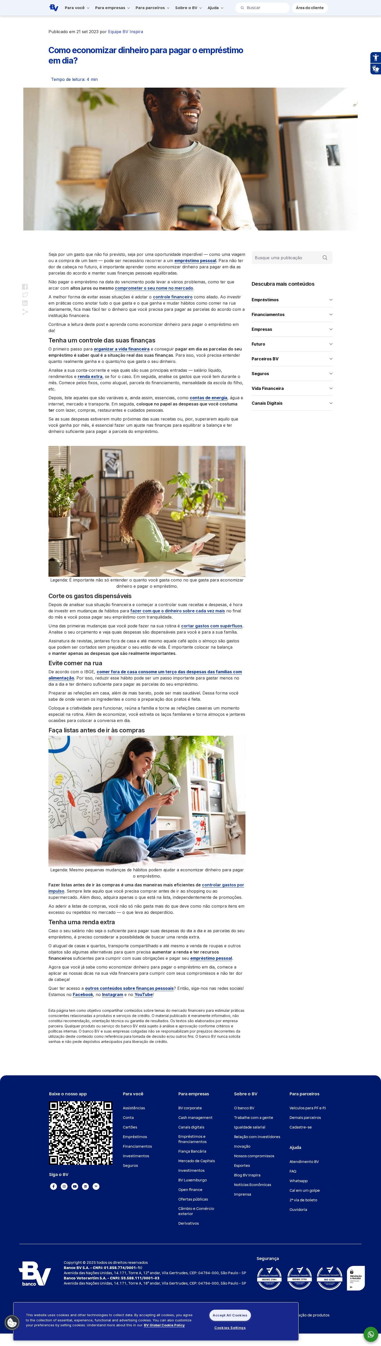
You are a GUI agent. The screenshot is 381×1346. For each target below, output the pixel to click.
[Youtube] (74, 1186)
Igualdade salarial (249, 1127)
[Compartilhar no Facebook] (25, 286)
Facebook (83, 994)
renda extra (90, 376)
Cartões (130, 1127)
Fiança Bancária (192, 1151)
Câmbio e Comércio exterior (196, 1211)
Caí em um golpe (305, 1191)
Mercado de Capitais (196, 1161)
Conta (128, 1118)
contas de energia (208, 397)
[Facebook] (53, 1186)
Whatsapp (299, 1181)
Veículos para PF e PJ (308, 1108)
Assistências (134, 1108)
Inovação (242, 1146)
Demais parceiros (305, 1118)
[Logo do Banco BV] (53, 7)
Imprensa (242, 1194)
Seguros (130, 1166)
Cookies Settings (230, 1328)
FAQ (293, 1171)
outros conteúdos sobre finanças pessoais (129, 988)
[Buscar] (325, 257)
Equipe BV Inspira (125, 31)
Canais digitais (191, 1127)
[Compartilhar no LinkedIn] (25, 303)
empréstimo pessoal (195, 260)
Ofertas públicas (193, 1199)
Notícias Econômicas (252, 1185)
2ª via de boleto (303, 1200)
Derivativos (188, 1223)
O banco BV (244, 1108)
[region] (156, 1321)
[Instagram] (64, 1186)
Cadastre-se (301, 1127)
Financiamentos (137, 1146)
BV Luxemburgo (192, 1180)
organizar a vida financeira (122, 349)
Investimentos (136, 1156)
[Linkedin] (85, 1186)
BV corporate (190, 1108)
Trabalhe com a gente (253, 1118)
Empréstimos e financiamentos (192, 1139)
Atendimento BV (304, 1162)
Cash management (195, 1118)
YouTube (144, 994)
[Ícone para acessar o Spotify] (96, 1186)
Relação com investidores (257, 1137)
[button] (12, 1322)
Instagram (112, 994)
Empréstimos (135, 1137)
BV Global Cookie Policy (164, 1325)
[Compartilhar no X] (25, 295)
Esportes (242, 1166)
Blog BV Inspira (247, 1175)
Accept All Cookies (230, 1315)
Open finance (190, 1190)
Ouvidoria (298, 1210)
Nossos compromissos (254, 1156)
